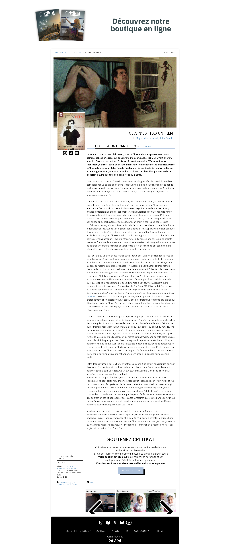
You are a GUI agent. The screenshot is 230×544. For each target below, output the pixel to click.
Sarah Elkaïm (72, 484)
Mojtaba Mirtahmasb (65, 467)
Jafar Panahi (71, 468)
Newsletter (120, 530)
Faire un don (131, 470)
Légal (160, 530)
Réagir (92, 482)
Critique (78, 53)
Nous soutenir (142, 530)
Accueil (57, 53)
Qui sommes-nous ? (78, 530)
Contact (101, 530)
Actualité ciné (67, 53)
